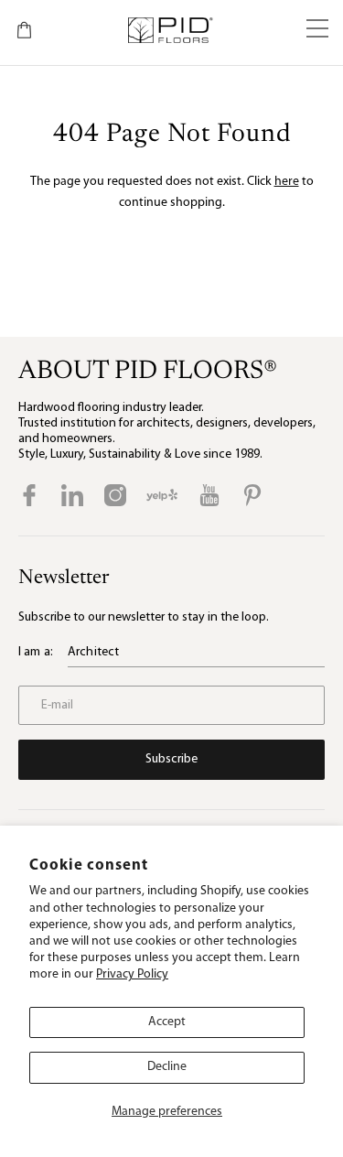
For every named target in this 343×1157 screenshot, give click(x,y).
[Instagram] (115, 495)
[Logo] (170, 30)
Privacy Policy (132, 974)
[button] (317, 30)
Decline (167, 1067)
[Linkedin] (72, 495)
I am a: (35, 652)
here (286, 182)
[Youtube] (209, 495)
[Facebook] (29, 495)
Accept (167, 1022)
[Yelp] (161, 495)
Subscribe (171, 759)
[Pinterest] (252, 495)
